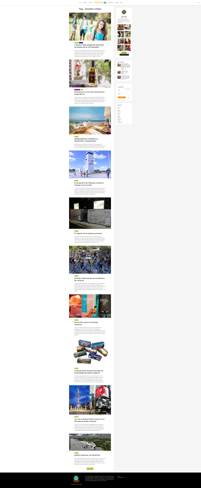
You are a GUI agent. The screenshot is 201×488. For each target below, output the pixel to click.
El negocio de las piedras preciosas (88, 233)
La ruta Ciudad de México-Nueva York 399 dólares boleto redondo (89, 420)
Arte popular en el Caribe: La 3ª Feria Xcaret (124, 72)
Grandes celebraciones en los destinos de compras (89, 279)
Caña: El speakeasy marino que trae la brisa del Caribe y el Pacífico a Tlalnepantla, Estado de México (125, 66)
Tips (81, 89)
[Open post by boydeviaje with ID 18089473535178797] (121, 41)
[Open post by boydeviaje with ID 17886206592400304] (127, 48)
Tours (121, 2)
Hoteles (76, 136)
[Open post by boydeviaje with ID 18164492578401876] (127, 41)
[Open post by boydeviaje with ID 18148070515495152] (127, 27)
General (76, 180)
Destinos (84, 2)
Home (80, 2)
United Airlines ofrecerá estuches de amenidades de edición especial (88, 372)
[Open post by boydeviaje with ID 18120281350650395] (127, 34)
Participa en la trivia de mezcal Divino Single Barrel (89, 93)
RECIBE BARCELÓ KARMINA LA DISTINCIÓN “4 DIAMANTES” (86, 140)
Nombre (119, 93)
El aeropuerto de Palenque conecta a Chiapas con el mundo (89, 184)
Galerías (116, 2)
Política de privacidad (121, 477)
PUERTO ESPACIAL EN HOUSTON (87, 455)
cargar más (90, 468)
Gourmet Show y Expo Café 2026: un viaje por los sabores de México (125, 77)
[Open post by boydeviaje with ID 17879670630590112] (121, 34)
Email (119, 90)
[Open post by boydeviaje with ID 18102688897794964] (121, 48)
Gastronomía (110, 2)
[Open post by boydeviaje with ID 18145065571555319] (121, 27)
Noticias (90, 2)
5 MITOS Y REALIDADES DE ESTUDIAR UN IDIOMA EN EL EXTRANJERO (89, 46)
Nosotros (119, 476)
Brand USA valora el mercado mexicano (86, 323)
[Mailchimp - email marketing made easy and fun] (128, 97)
